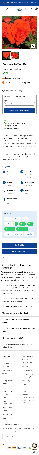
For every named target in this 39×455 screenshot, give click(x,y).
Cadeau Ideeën (8, 418)
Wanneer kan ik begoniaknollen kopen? (17, 307)
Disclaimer (25, 366)
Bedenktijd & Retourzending (27, 361)
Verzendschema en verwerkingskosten (29, 375)
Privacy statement (28, 370)
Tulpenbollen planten (7, 409)
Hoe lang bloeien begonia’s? (12, 338)
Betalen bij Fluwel (8, 377)
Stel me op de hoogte (19, 110)
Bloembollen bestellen (7, 365)
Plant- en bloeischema (7, 402)
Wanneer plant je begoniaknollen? (15, 313)
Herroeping (26, 381)
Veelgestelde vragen (7, 382)
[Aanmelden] (31, 436)
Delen (4, 257)
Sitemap (25, 385)
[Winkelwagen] (35, 9)
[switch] (34, 452)
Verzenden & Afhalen (7, 371)
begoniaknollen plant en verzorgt (13, 301)
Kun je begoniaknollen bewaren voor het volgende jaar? (17, 345)
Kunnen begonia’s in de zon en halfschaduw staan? (18, 330)
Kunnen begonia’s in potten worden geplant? (15, 321)
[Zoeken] (7, 9)
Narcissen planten (8, 414)
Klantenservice (7, 360)
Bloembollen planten (7, 396)
